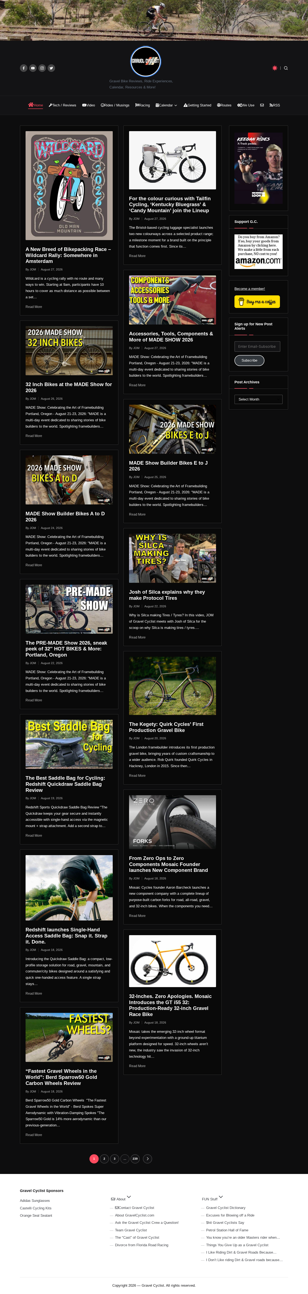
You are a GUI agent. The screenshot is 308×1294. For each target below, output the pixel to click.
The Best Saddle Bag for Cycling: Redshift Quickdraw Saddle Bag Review (65, 784)
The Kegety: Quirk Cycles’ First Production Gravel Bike (166, 727)
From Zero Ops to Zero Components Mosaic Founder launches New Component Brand (168, 864)
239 (135, 1158)
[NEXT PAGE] (147, 1158)
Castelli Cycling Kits (36, 1208)
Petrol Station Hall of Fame (227, 1230)
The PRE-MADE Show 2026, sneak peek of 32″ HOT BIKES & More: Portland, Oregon (66, 649)
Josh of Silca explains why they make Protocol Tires (167, 595)
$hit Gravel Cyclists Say (225, 1223)
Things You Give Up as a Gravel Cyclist (237, 1245)
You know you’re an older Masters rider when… (243, 1238)
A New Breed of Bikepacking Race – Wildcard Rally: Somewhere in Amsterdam (68, 255)
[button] (147, 1158)
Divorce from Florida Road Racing (141, 1245)
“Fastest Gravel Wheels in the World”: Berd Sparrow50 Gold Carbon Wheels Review (61, 1077)
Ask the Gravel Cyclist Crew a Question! (147, 1223)
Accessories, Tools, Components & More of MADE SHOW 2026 (171, 337)
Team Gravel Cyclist (131, 1230)
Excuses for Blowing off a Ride (230, 1215)
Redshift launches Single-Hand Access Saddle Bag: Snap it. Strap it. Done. (66, 936)
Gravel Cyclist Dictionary (226, 1208)
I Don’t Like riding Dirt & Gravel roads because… (244, 1260)
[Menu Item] (23, 68)
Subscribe (249, 360)
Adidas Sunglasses (35, 1201)
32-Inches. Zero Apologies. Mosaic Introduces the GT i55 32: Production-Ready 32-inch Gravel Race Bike (170, 1005)
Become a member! (249, 289)
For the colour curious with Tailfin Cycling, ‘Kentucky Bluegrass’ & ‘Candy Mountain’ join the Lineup (170, 204)
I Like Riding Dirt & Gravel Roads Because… (241, 1252)
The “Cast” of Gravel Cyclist (137, 1238)
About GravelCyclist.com (134, 1215)
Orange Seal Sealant (36, 1216)
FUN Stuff (209, 1199)
